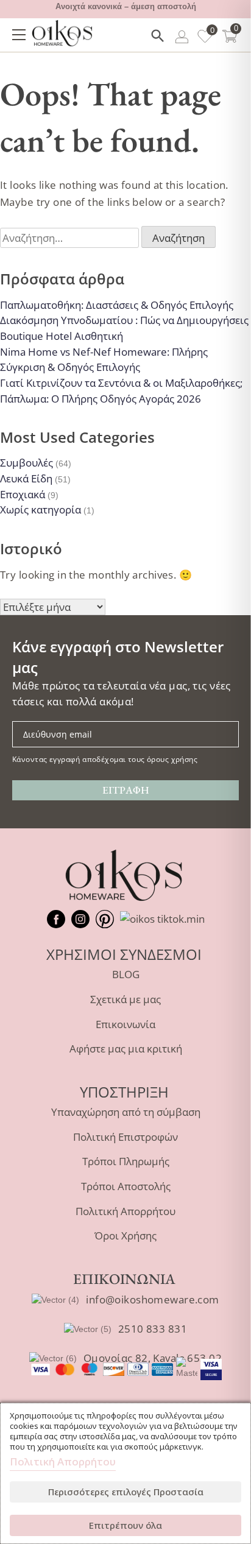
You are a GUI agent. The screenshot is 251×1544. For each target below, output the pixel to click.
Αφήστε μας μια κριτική (125, 1049)
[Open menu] (19, 34)
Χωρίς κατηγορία (40, 509)
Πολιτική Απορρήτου (125, 1211)
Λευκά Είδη (26, 478)
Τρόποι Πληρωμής (125, 1161)
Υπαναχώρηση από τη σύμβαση (125, 1112)
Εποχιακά (22, 494)
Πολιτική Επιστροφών (125, 1137)
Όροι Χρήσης (125, 1236)
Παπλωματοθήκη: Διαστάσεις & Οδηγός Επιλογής (116, 305)
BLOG (126, 974)
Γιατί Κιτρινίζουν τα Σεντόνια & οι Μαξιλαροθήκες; (121, 383)
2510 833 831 (152, 1329)
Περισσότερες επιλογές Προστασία (125, 1492)
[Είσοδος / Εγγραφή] (181, 38)
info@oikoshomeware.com (152, 1299)
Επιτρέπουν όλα (125, 1525)
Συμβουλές (26, 463)
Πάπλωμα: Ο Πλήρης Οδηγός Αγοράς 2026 (100, 399)
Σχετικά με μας (125, 999)
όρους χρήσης (172, 759)
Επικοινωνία (125, 1024)
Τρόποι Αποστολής (126, 1186)
